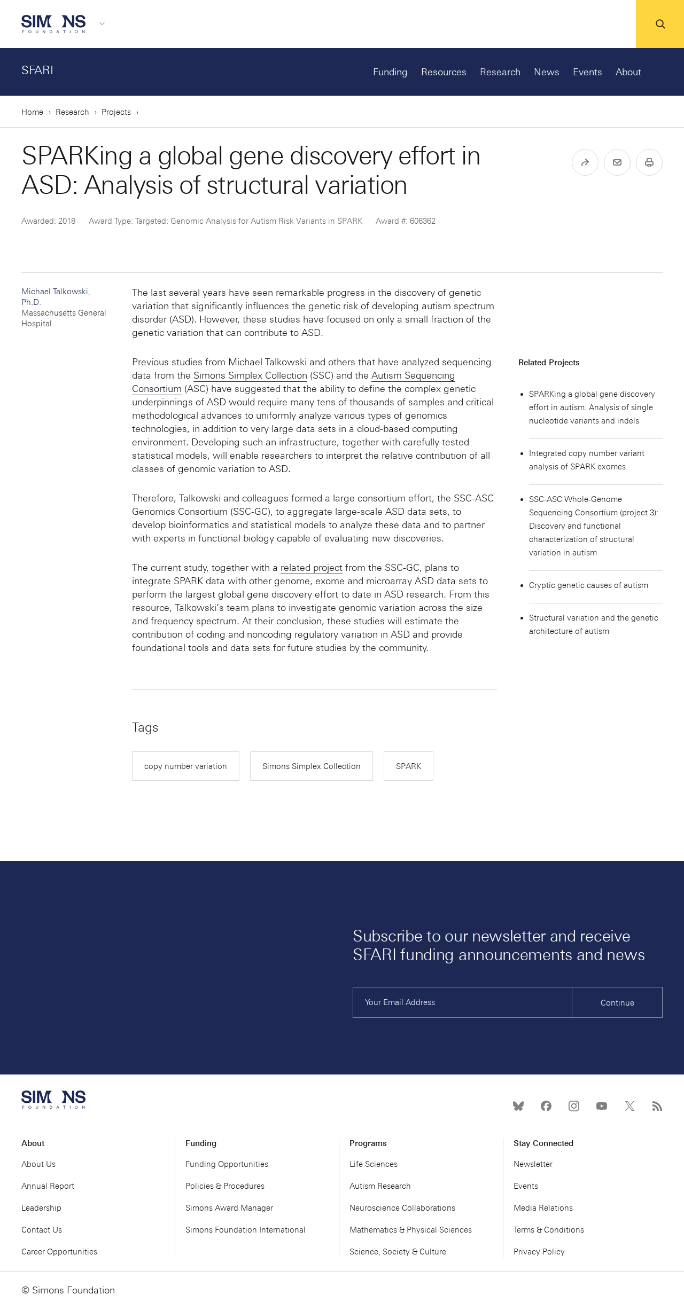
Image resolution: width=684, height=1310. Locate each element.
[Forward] (585, 162)
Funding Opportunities (226, 1164)
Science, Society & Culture (397, 1252)
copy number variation (185, 766)
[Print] (649, 162)
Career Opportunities (59, 1252)
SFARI (37, 70)
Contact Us (41, 1230)
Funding (390, 72)
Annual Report (47, 1186)
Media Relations (543, 1208)
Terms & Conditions (549, 1230)
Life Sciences (373, 1164)
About (628, 72)
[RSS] (657, 1106)
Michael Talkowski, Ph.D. (63, 307)
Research (500, 72)
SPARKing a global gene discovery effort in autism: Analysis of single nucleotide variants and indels (592, 407)
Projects (116, 112)
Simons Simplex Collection (250, 375)
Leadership (41, 1208)
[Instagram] (574, 1106)
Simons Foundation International (245, 1230)
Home (32, 112)
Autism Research (380, 1186)
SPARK (408, 766)
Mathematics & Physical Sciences (410, 1230)
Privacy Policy (539, 1252)
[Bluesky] (518, 1106)
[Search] (660, 24)
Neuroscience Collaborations (402, 1208)
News (546, 72)
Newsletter (533, 1164)
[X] (629, 1106)
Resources (444, 72)
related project (312, 568)
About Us (38, 1164)
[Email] (617, 162)
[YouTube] (601, 1106)
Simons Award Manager (229, 1208)
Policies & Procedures (225, 1186)
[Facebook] (546, 1106)
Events (587, 72)
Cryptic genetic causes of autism (588, 585)
